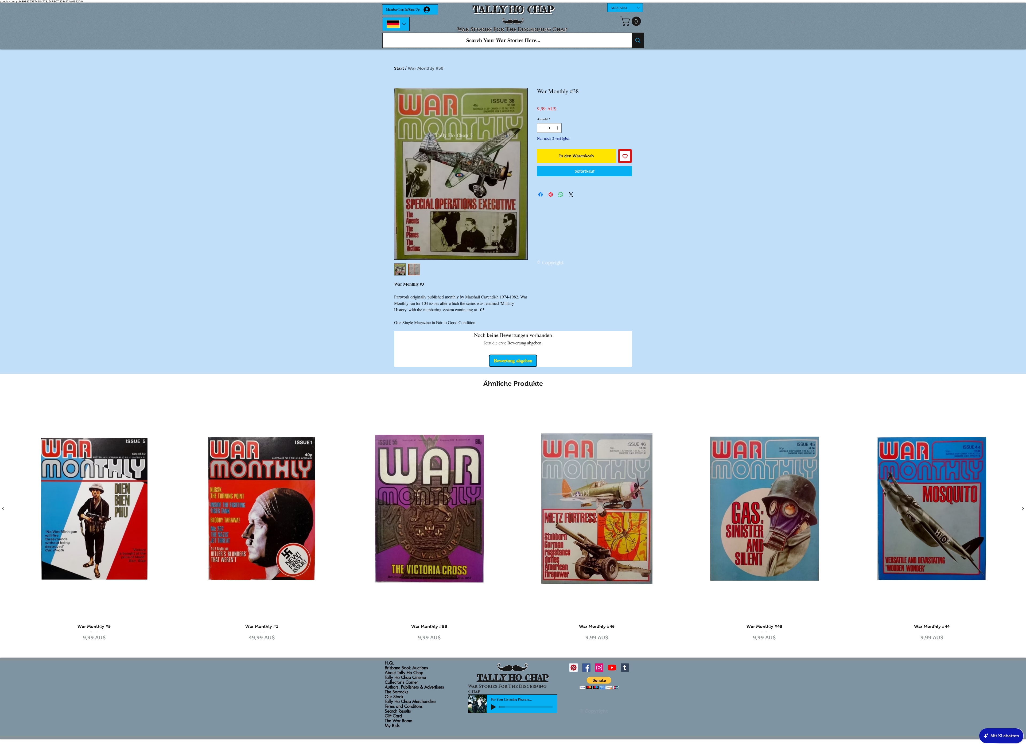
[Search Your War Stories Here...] (637, 40)
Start (399, 68)
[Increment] (558, 128)
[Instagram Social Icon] (599, 667)
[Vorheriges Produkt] (3, 508)
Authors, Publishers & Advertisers (414, 687)
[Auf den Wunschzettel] (625, 156)
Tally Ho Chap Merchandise (410, 701)
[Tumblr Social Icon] (625, 667)
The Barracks (396, 692)
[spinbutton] (549, 128)
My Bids (392, 725)
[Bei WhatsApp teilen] (561, 194)
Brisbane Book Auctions (406, 668)
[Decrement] (541, 128)
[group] (513, 520)
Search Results (398, 711)
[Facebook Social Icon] (586, 667)
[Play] (493, 707)
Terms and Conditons (403, 706)
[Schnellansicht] (94, 509)
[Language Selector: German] (396, 24)
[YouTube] (612, 667)
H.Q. (389, 663)
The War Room (398, 720)
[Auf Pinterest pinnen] (550, 194)
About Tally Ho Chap (404, 672)
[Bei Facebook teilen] (540, 194)
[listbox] (625, 7)
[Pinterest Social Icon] (573, 667)
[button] (625, 7)
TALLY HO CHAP (513, 9)
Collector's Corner (401, 682)
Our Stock (394, 696)
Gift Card (393, 716)
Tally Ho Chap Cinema (405, 677)
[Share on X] (571, 194)
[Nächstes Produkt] (1023, 508)
